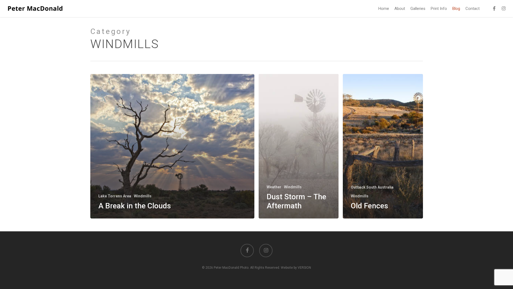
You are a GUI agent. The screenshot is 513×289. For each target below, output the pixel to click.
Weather (274, 187)
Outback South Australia (372, 187)
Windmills (142, 196)
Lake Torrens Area (114, 196)
